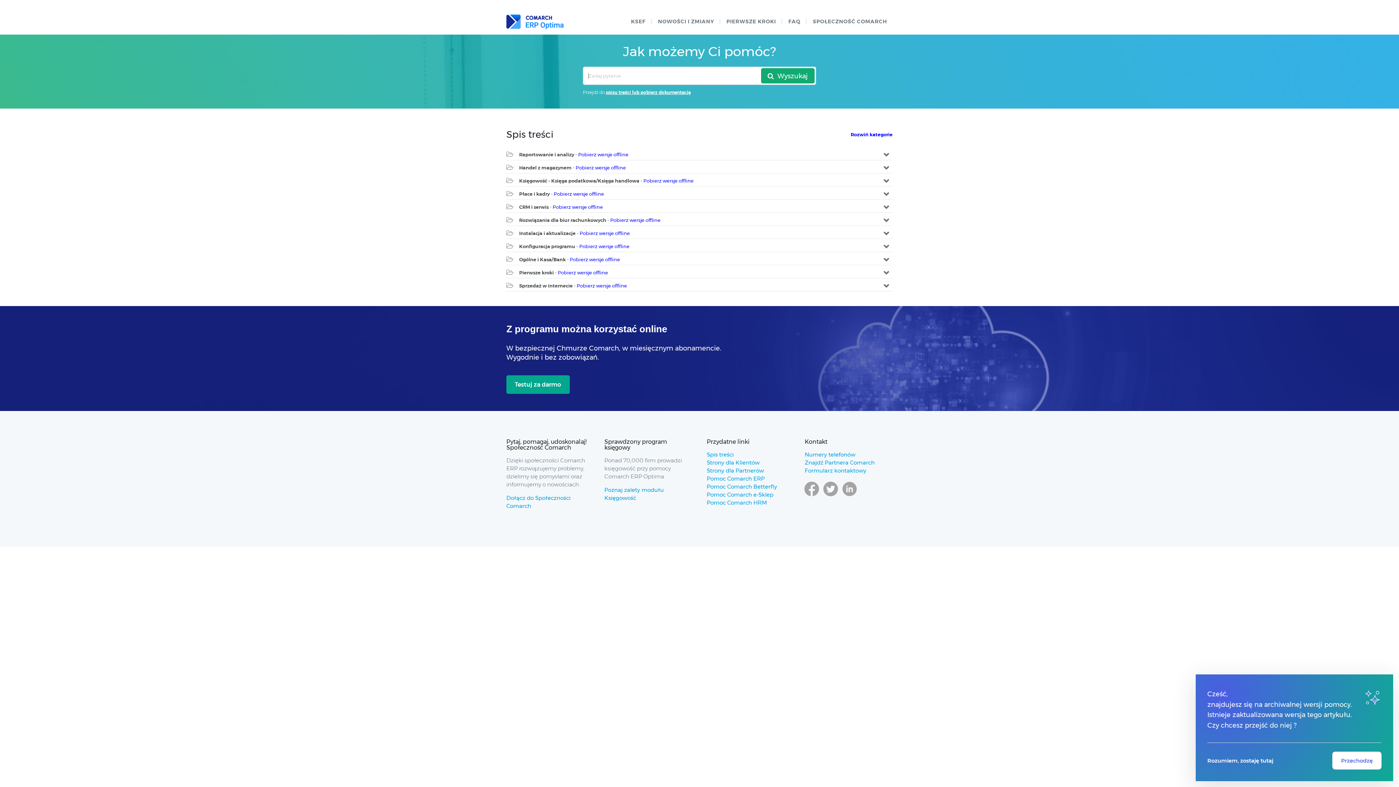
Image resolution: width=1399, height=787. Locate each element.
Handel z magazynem (545, 168)
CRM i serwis (534, 207)
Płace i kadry (534, 194)
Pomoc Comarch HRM (737, 502)
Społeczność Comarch (850, 21)
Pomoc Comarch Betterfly (742, 486)
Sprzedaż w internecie (546, 286)
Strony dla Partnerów (735, 470)
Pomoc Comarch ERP (736, 478)
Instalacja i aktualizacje (547, 233)
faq (794, 21)
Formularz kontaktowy (835, 470)
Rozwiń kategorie (872, 134)
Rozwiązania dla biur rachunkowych (562, 220)
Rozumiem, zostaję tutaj (1240, 760)
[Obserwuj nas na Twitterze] (830, 496)
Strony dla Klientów (733, 462)
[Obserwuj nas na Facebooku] (811, 496)
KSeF (638, 21)
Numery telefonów (830, 454)
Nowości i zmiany (686, 21)
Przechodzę (1357, 760)
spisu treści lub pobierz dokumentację (648, 92)
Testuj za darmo (538, 384)
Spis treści (720, 454)
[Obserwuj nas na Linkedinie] (849, 496)
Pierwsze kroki (751, 21)
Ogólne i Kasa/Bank (542, 259)
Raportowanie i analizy (546, 154)
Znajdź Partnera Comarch (840, 462)
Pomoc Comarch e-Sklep (740, 494)
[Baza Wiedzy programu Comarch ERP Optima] (535, 22)
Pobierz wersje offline (603, 154)
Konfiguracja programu (547, 246)
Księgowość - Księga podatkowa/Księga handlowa (579, 181)
